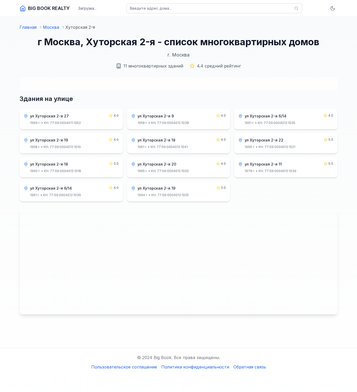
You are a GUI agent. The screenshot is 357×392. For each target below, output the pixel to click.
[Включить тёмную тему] (332, 8)
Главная (28, 27)
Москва (51, 27)
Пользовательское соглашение (124, 367)
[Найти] (296, 8)
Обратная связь (249, 367)
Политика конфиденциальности (195, 367)
